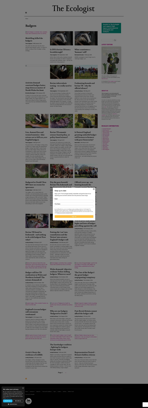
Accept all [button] (8, 401)
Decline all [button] (18, 401)
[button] (13, 404)
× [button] (23, 388)
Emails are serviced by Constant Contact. (65, 212)
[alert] (13, 396)
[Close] (94, 189)
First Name (57, 203)
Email (56, 198)
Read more (8, 398)
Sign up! (74, 216)
